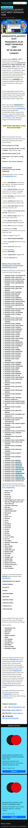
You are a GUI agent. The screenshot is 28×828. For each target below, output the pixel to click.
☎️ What (4, 710)
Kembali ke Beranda (7, 7)
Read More (14, 771)
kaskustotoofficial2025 (10, 718)
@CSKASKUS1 (13, 704)
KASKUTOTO (9, 116)
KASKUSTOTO (18, 105)
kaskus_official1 (17, 713)
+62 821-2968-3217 (16, 710)
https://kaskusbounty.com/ (16, 707)
